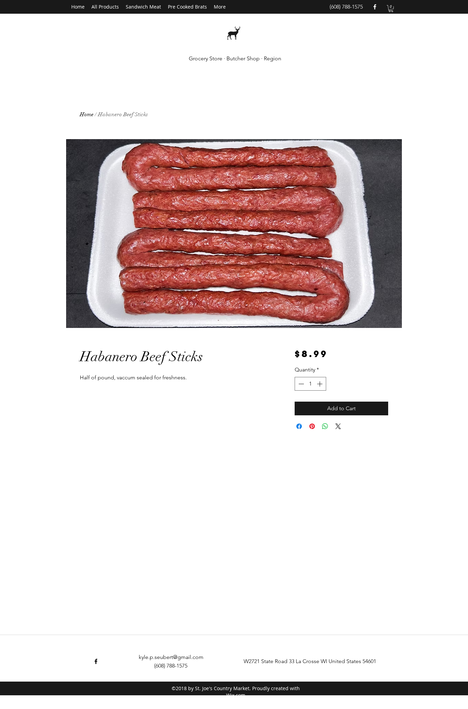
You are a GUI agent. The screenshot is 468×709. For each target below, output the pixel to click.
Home (87, 114)
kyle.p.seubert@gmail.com (171, 657)
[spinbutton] (310, 383)
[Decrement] (300, 383)
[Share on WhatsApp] (325, 426)
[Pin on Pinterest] (312, 426)
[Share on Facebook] (299, 426)
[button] (391, 8)
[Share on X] (338, 426)
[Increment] (320, 383)
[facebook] (374, 6)
